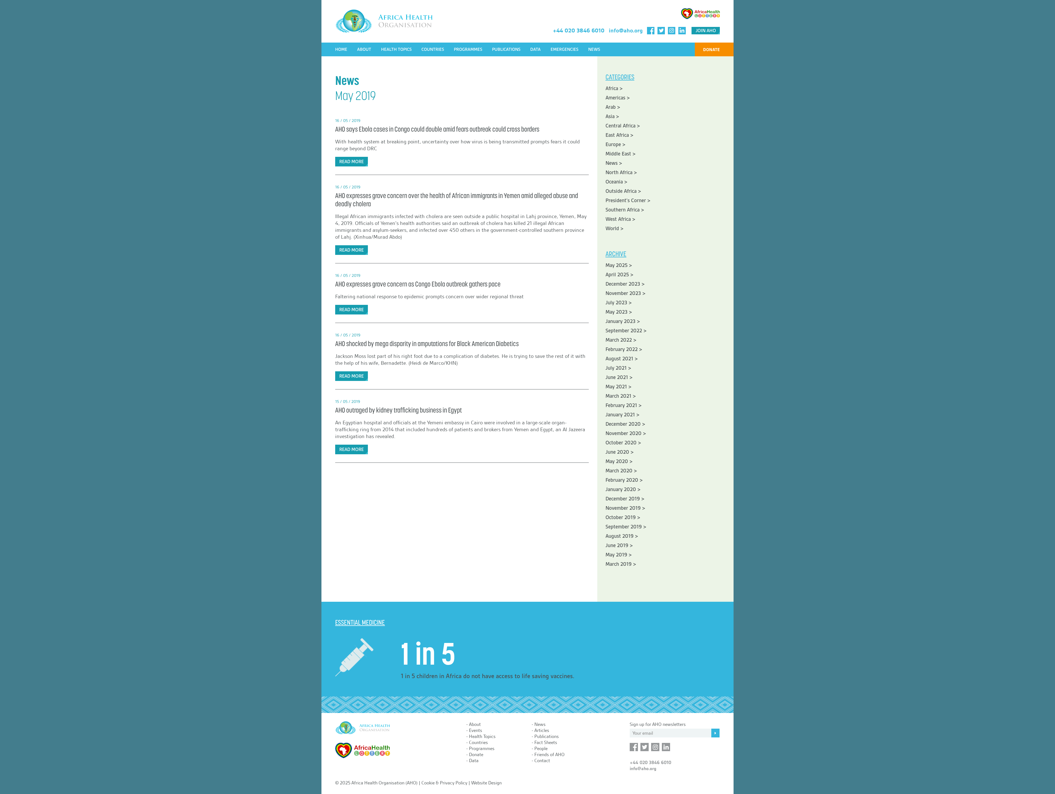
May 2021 (616, 386)
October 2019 (621, 517)
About (364, 49)
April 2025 (617, 274)
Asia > (612, 116)
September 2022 (624, 330)
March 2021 (618, 396)
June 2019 (617, 545)
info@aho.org (626, 30)
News (594, 49)
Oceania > (617, 182)
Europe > (616, 144)
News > (614, 163)
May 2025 (617, 265)
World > (615, 228)
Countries (432, 49)
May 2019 (616, 554)
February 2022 (622, 349)
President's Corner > (628, 200)
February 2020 (622, 480)
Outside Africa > (623, 191)
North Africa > (621, 172)
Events (475, 730)
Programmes (468, 49)
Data (535, 49)
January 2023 (620, 321)
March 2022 (619, 340)
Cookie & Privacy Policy (444, 783)
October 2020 (621, 442)
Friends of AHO (549, 754)
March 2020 (619, 470)
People (541, 748)
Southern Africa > (625, 210)
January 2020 (621, 489)
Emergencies (564, 49)
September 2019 (624, 526)
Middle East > (621, 154)
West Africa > (620, 219)
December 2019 (623, 498)
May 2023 (617, 312)
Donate (711, 49)
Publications (506, 49)
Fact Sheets (545, 742)
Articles (541, 730)
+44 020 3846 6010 (578, 30)
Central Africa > (623, 125)
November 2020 (624, 433)
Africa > (614, 88)
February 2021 (621, 405)
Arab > (613, 107)
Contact (542, 760)
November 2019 (623, 508)
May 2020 (617, 461)
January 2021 (620, 414)
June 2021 (617, 377)
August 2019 (620, 536)
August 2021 (619, 358)
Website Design (486, 783)
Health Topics (396, 49)
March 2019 (619, 564)
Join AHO (706, 31)
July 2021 (616, 368)
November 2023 (623, 293)
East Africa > (620, 135)
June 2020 (617, 452)
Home (341, 49)
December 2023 (623, 284)
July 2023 (616, 302)
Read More (351, 162)
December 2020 (623, 424)
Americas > (618, 97)
